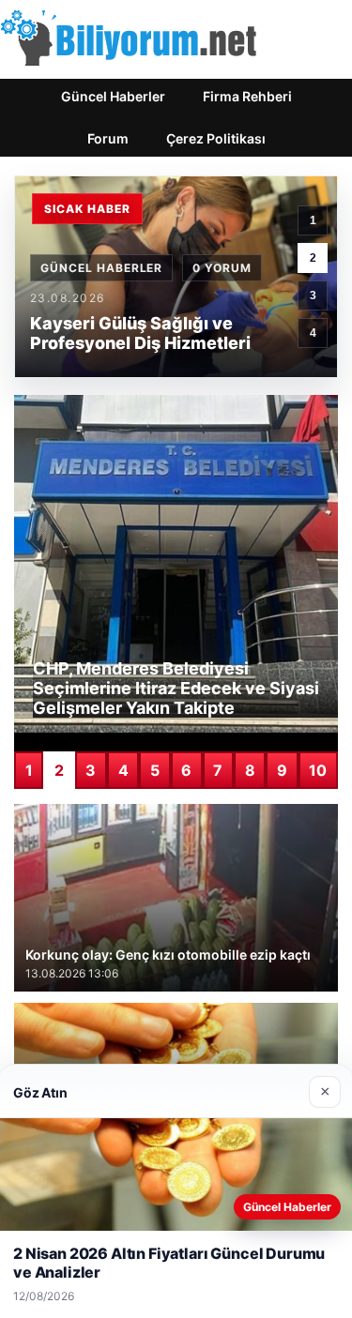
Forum (108, 138)
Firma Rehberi (247, 96)
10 (318, 770)
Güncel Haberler (113, 96)
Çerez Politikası (216, 138)
